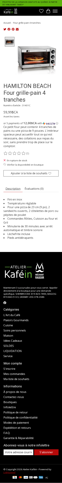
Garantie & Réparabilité (18, 438)
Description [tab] (13, 189)
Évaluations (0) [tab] (34, 189)
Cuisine (8, 325)
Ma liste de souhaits (16, 379)
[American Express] (41, 477)
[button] (31, 123)
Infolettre (9, 407)
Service (8, 356)
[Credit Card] (15, 477)
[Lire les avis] (14, 153)
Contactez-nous (13, 397)
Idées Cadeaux (12, 341)
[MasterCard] (20, 477)
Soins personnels (14, 330)
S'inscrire (9, 369)
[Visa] (26, 477)
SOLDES (8, 346)
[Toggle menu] (55, 11)
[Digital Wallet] (33, 477)
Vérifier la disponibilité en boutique (25, 164)
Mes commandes (14, 374)
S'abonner (46, 452)
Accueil (7, 22)
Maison (8, 335)
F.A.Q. (6, 433)
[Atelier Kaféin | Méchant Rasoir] (10, 11)
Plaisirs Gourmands (16, 320)
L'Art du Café (11, 315)
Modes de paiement (16, 423)
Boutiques (10, 402)
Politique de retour (15, 412)
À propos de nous (14, 392)
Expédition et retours (17, 428)
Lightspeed (9, 472)
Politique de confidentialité (20, 417)
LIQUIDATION (12, 351)
